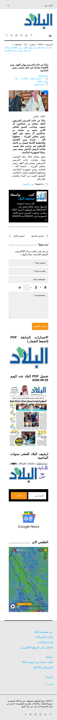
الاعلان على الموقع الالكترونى (37, 647)
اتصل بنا (49, 684)
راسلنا (49, 656)
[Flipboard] (31, 35)
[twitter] (11, 35)
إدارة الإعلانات (45, 642)
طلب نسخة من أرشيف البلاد (37, 662)
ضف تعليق (39, 84)
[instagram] (16, 35)
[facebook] (6, 35)
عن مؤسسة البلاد (43, 631)
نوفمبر (32, 44)
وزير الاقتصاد (28, 184)
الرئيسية (49, 44)
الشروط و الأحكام (43, 667)
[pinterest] (21, 35)
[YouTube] (26, 35)
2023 (40, 44)
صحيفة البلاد (43, 76)
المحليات (17, 44)
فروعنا (49, 676)
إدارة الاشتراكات (44, 637)
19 (25, 44)
